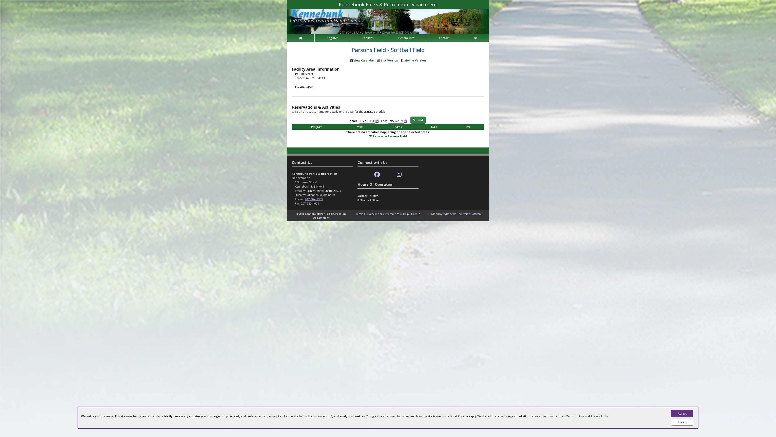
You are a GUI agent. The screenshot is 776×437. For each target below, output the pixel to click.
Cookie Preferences (388, 214)
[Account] (475, 38)
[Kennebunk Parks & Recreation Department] (388, 21)
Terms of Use (575, 416)
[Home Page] (300, 38)
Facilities (368, 38)
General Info (406, 38)
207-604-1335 (314, 199)
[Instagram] (399, 174)
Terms (359, 214)
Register (332, 38)
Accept (682, 413)
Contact (444, 38)
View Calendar (363, 60)
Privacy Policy (599, 416)
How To (415, 214)
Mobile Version (415, 60)
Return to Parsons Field (390, 136)
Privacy (370, 214)
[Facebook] (377, 174)
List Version (389, 60)
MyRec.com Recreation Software (462, 214)
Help (406, 214)
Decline (682, 422)
